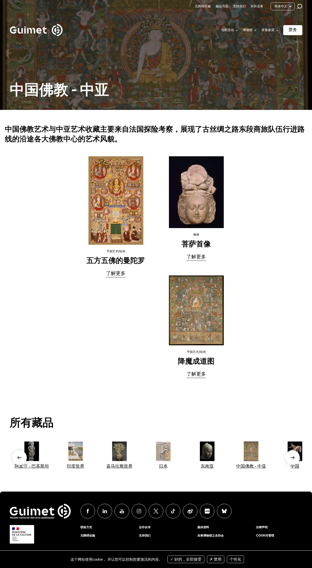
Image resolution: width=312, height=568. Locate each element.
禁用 (217, 559)
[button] (19, 457)
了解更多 (116, 274)
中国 (295, 466)
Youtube (122, 511)
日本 (163, 466)
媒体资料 (203, 527)
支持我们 (239, 6)
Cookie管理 (265, 536)
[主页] (36, 24)
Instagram (139, 511)
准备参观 (267, 30)
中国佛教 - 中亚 (251, 466)
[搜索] (301, 6)
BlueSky (224, 511)
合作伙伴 (145, 527)
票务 (292, 30)
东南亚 (207, 466)
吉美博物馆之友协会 (210, 536)
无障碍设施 (203, 6)
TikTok (173, 511)
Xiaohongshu (207, 511)
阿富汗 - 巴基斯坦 (32, 466)
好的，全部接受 (187, 559)
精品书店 (221, 6)
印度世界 (75, 466)
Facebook (87, 511)
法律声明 (262, 527)
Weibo (190, 511)
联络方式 (86, 527)
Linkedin (105, 511)
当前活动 (227, 30)
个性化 (235, 559)
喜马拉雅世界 (119, 466)
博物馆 (248, 30)
